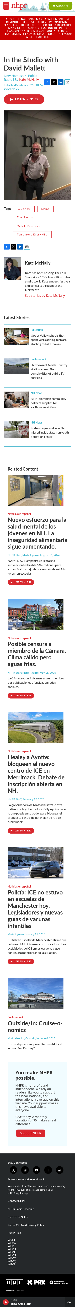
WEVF (11, 1245)
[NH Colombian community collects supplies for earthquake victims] (16, 400)
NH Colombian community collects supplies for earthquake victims (48, 403)
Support (62, 6)
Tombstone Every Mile (32, 234)
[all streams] (70, 1302)
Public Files (14, 1232)
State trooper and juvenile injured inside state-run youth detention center (50, 432)
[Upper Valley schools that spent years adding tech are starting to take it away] (16, 336)
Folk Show (24, 208)
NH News (36, 393)
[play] (5, 1302)
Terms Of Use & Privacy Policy (26, 1225)
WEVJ (11, 1252)
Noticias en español (19, 514)
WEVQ (12, 1261)
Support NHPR (30, 1133)
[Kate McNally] (12, 268)
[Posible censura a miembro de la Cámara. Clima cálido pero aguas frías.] (35, 614)
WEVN (12, 1255)
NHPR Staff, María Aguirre (23, 555)
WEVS (11, 1264)
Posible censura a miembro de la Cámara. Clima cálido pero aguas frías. (37, 654)
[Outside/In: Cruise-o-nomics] (35, 993)
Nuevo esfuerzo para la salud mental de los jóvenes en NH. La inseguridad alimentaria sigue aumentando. (37, 532)
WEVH (12, 1249)
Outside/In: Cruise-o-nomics (35, 1026)
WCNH (12, 1239)
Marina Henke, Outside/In (23, 1038)
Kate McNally (29, 79)
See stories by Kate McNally (45, 295)
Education (37, 330)
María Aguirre (16, 934)
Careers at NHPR (18, 1217)
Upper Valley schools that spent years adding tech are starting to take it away (49, 340)
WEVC (12, 1242)
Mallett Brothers (28, 226)
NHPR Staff (15, 799)
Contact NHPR (17, 1200)
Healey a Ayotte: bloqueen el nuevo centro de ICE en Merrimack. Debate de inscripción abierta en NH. (36, 773)
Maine (45, 208)
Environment (38, 359)
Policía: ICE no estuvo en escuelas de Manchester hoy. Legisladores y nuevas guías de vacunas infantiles (35, 909)
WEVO (12, 1258)
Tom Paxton (25, 217)
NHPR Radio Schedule (21, 1208)
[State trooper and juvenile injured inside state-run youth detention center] (16, 429)
